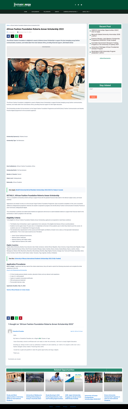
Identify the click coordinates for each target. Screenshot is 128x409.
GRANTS (57, 11)
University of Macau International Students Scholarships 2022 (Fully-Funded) (38, 258)
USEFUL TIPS (86, 11)
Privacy (65, 406)
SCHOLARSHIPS (35, 11)
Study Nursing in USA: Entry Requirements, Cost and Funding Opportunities (54, 396)
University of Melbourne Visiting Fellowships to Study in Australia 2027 (34, 396)
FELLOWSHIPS (47, 11)
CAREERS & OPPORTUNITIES (70, 11)
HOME (25, 11)
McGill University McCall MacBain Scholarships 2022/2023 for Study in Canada (39, 190)
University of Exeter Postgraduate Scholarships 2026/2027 (93, 397)
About (51, 406)
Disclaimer (73, 406)
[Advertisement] (64, 18)
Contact (58, 406)
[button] (8, 36)
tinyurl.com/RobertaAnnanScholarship (17, 270)
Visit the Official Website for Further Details (18, 290)
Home (8, 25)
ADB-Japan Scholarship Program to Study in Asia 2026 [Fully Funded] (73, 396)
